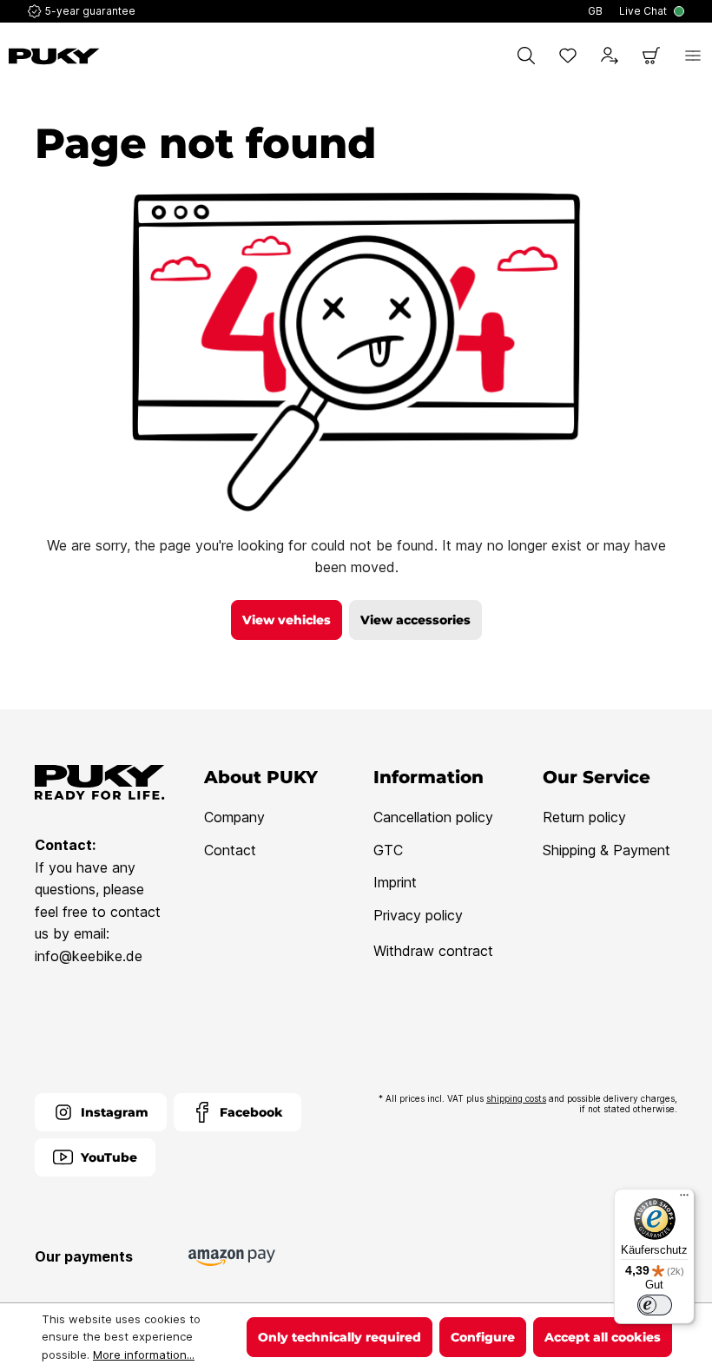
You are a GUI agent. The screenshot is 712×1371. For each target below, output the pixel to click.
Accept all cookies (602, 1337)
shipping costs (516, 1098)
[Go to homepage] (54, 56)
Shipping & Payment (606, 850)
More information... (143, 1354)
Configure (483, 1337)
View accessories (415, 620)
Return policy (584, 817)
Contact (230, 850)
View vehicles (286, 620)
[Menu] (693, 55)
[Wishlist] (568, 55)
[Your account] (609, 55)
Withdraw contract (433, 950)
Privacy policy (418, 915)
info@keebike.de (88, 956)
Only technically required (339, 1337)
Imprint (395, 882)
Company (234, 817)
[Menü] (684, 1199)
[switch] (654, 1305)
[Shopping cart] (651, 55)
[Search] (526, 55)
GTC (388, 850)
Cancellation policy (433, 817)
